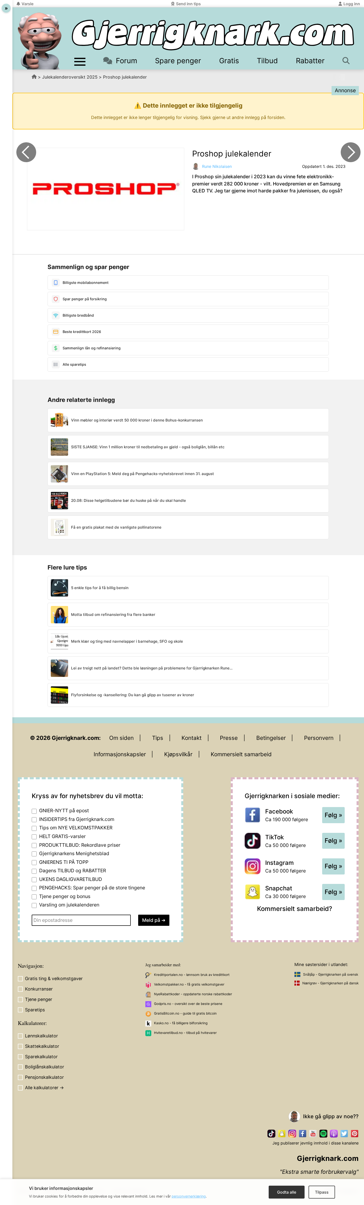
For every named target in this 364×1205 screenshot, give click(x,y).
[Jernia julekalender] (351, 152)
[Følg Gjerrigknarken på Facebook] (303, 1134)
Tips (157, 737)
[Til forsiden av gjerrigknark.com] (39, 40)
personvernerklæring (189, 1196)
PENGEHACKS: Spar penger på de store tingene (92, 888)
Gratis (229, 60)
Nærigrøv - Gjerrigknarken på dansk (330, 983)
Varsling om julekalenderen (69, 905)
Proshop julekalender (125, 77)
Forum (126, 60)
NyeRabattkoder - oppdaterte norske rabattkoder (193, 994)
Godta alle (286, 1192)
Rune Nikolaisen (217, 166)
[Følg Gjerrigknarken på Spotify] (323, 1134)
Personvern (319, 737)
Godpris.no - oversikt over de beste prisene (188, 1004)
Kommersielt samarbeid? (294, 908)
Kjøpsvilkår (178, 754)
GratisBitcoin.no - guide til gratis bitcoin (185, 1013)
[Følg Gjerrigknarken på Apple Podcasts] (334, 1134)
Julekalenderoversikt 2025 (70, 77)
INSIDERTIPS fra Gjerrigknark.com (76, 819)
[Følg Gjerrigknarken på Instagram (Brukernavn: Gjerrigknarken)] (292, 1134)
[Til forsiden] (213, 35)
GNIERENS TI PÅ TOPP (63, 862)
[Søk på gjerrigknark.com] (347, 60)
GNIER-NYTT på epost (64, 810)
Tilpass (322, 1192)
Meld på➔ (153, 920)
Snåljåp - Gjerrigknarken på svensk (330, 974)
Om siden (121, 737)
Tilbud (267, 60)
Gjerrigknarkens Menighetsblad (74, 853)
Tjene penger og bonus (64, 896)
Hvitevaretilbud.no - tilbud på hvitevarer (185, 1033)
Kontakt (192, 737)
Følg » (333, 815)
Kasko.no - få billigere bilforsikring (181, 1023)
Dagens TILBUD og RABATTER (72, 871)
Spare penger (178, 60)
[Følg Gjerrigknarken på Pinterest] (355, 1134)
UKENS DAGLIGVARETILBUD (70, 879)
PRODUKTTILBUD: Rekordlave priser (79, 845)
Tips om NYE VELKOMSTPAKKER (75, 828)
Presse (229, 737)
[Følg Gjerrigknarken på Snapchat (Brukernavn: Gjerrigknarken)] (282, 1134)
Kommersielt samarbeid (241, 754)
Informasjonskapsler (120, 754)
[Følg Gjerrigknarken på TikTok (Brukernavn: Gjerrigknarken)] (271, 1134)
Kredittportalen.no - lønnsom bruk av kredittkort (192, 975)
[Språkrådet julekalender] (26, 152)
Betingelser (271, 737)
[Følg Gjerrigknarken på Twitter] (344, 1134)
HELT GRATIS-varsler (62, 836)
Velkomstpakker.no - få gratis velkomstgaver (189, 984)
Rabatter (310, 60)
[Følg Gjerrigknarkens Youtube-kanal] (313, 1134)
